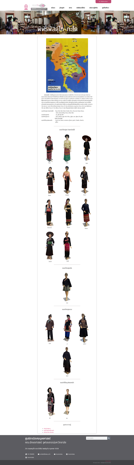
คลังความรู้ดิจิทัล (93, 8)
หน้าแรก (53, 8)
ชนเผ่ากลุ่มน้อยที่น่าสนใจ (49, 430)
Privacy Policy (108, 461)
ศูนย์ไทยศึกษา (105, 8)
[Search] (108, 438)
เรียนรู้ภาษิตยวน (47, 428)
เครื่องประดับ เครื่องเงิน (49, 432)
